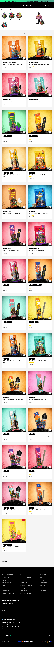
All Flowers (43, 585)
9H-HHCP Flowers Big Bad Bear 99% (37, 360)
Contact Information (25, 577)
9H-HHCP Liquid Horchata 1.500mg (11, 473)
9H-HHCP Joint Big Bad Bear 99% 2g (37, 399)
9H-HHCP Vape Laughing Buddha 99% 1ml (38, 138)
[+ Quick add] (24, 58)
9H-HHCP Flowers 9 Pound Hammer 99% (38, 213)
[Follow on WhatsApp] (11, 635)
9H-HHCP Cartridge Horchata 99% (11, 101)
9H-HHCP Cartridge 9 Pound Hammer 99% (13, 64)
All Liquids (43, 580)
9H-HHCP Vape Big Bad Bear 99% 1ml (11, 323)
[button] (5, 66)
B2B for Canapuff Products (27, 572)
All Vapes (42, 577)
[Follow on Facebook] (3, 635)
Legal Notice (23, 580)
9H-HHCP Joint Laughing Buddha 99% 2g (38, 323)
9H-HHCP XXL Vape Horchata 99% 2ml (12, 213)
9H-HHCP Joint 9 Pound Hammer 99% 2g (38, 509)
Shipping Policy (24, 588)
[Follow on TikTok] (9, 635)
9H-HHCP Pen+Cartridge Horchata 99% (12, 287)
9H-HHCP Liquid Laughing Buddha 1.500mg (13, 399)
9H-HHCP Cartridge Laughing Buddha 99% (39, 64)
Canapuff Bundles (45, 572)
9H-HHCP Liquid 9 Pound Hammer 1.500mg (39, 436)
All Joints (42, 588)
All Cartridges (44, 582)
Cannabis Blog (5, 590)
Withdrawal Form (6, 596)
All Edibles (43, 590)
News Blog (5, 588)
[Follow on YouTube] (7, 635)
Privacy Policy (23, 582)
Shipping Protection (25, 593)
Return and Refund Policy (26, 585)
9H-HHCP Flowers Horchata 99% (36, 250)
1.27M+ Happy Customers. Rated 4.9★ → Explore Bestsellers (37, 1)
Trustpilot (4, 561)
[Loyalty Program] (42, 5)
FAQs (3, 585)
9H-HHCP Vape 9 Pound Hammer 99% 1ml (38, 287)
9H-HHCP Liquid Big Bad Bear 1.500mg (12, 509)
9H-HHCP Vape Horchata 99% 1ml (11, 250)
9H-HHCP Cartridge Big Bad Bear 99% (37, 101)
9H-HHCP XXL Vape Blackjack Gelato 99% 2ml (14, 138)
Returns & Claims (6, 577)
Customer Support (7, 572)
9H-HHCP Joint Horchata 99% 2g (36, 473)
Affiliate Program (6, 582)
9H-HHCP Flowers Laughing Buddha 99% (38, 174)
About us (22, 574)
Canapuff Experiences (8, 593)
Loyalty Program (6, 580)
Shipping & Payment (7, 574)
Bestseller (43, 574)
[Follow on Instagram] (5, 635)
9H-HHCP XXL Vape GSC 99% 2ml (11, 546)
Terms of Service (24, 590)
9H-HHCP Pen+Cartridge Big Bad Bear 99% (13, 436)
